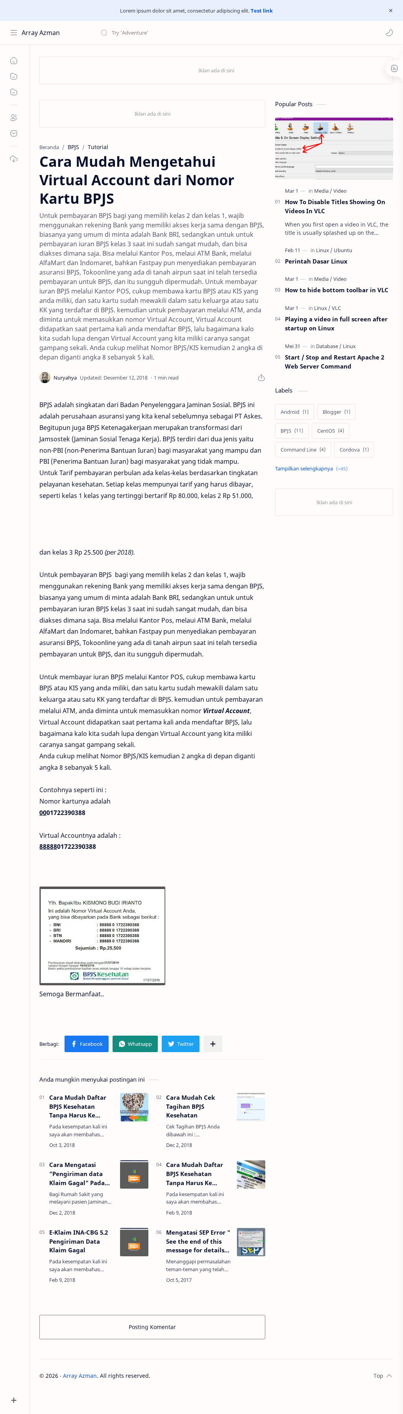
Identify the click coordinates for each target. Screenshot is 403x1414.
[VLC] (336, 308)
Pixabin (199, 1375)
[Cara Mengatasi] (134, 1174)
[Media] (323, 190)
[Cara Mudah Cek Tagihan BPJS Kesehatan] (251, 1107)
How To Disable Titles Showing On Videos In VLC (335, 206)
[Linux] (324, 250)
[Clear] (224, 32)
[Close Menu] (390, 10)
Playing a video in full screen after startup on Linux (336, 323)
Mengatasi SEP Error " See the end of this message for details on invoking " (198, 1241)
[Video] (340, 190)
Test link (262, 10)
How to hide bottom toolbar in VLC (336, 290)
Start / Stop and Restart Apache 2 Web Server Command (334, 361)
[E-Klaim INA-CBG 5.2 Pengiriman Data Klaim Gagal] (134, 1242)
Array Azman (41, 32)
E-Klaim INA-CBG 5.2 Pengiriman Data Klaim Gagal (78, 1241)
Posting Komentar (152, 1327)
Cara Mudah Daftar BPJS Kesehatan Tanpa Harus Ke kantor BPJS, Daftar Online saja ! (77, 1106)
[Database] (329, 346)
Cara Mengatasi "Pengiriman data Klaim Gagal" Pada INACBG (77, 1174)
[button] (389, 33)
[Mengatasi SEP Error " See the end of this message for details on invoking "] (251, 1242)
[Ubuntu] (343, 250)
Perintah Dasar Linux (316, 261)
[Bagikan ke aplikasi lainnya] (212, 1044)
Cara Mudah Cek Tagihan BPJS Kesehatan (190, 1106)
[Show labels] (313, 469)
